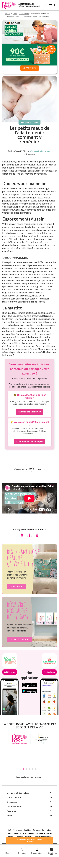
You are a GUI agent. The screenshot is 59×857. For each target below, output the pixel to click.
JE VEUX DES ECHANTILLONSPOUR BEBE (29, 840)
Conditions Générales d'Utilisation (37, 830)
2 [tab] (26, 769)
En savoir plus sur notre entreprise (29, 777)
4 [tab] (32, 769)
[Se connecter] (45, 5)
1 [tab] (23, 769)
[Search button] (55, 5)
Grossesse (12, 802)
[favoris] (52, 81)
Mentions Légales (14, 833)
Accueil (7, 14)
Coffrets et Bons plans (18, 793)
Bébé (15, 14)
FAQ (9, 830)
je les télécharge (19, 639)
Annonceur (17, 830)
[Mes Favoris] (50, 5)
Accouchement (14, 806)
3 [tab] (29, 769)
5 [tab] (35, 769)
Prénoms (11, 811)
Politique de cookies (44, 833)
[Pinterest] (37, 535)
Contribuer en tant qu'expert (29, 441)
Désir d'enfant (14, 797)
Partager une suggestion (29, 412)
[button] (7, 850)
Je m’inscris (16, 586)
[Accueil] (21, 5)
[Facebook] (29, 535)
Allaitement (24, 14)
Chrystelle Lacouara (40, 151)
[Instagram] (22, 535)
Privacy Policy (28, 833)
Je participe (29, 68)
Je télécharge (9, 672)
